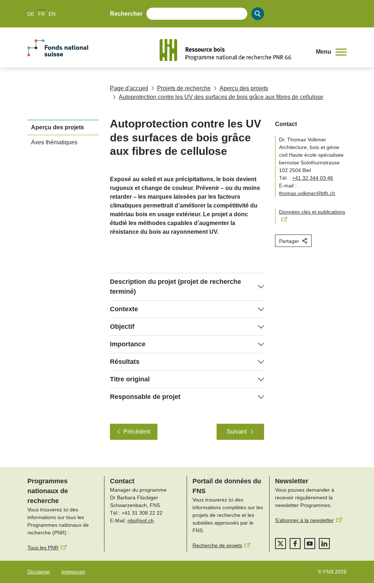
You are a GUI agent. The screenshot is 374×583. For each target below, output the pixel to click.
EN (52, 14)
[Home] (232, 50)
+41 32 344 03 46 (312, 178)
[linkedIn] (324, 543)
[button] (331, 52)
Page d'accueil (129, 88)
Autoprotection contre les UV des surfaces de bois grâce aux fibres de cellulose (221, 97)
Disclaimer (38, 572)
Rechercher (126, 14)
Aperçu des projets (244, 88)
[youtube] (309, 543)
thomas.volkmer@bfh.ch (307, 193)
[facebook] (295, 543)
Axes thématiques (54, 142)
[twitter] (280, 543)
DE (30, 14)
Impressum (73, 572)
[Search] (257, 13)
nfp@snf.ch (140, 520)
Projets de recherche (184, 88)
